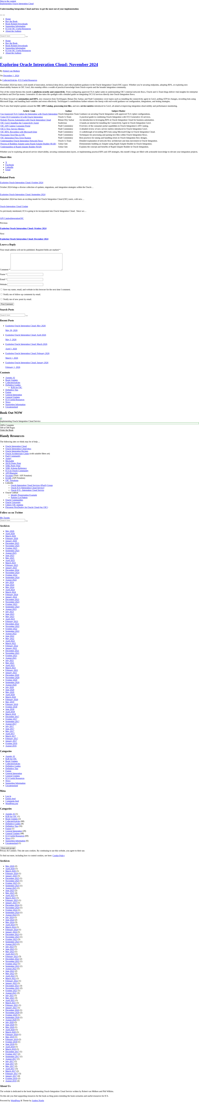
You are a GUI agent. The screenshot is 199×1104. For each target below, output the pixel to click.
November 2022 (12, 626)
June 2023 (9, 614)
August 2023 (11, 609)
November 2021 (12, 653)
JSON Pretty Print (13, 463)
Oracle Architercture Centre (17, 453)
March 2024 (10, 592)
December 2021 (12, 651)
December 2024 (12, 570)
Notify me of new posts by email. (17, 299)
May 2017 (9, 731)
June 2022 (9, 636)
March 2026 (10, 536)
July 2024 (9, 582)
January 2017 (11, 741)
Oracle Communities (14, 500)
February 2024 (11, 594)
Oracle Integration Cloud (16, 446)
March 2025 (10, 563)
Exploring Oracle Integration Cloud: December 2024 (24, 239)
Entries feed (10, 798)
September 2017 (12, 721)
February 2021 (11, 670)
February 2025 (11, 565)
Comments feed (12, 801)
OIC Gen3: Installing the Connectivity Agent (19, 123)
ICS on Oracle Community (16, 471)
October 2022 (11, 629)
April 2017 (10, 734)
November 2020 (12, 677)
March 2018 (10, 714)
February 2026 (11, 538)
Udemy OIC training (14, 505)
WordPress (15, 1100)
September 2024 (12, 577)
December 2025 (12, 543)
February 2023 (11, 621)
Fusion (8, 392)
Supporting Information (15, 26)
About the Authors (13, 31)
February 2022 (11, 646)
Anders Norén (38, 1100)
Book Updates (11, 380)
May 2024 (9, 587)
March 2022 (10, 643)
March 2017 (10, 736)
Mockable (9, 461)
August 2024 (11, 580)
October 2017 (11, 719)
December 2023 (12, 599)
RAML (8, 478)
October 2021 (11, 655)
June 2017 (9, 729)
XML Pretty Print (12, 466)
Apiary (8, 458)
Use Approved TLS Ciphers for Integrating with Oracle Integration (29, 114)
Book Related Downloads (16, 24)
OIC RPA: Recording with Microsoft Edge (18, 132)
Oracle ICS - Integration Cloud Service (27, 490)
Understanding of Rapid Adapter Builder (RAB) (21, 147)
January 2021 (11, 673)
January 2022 (11, 648)
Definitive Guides (13, 385)
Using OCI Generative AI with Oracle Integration (21, 117)
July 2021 (9, 660)
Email (3, 279)
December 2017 (12, 716)
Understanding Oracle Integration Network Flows (21, 141)
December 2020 (12, 675)
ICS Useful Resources (27, 80)
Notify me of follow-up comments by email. (22, 294)
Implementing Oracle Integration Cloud (17, 3)
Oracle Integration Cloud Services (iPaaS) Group (32, 485)
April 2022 (10, 641)
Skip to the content (8, 1)
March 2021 (10, 668)
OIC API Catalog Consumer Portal (15, 126)
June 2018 (9, 709)
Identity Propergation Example (24, 495)
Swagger (9, 475)
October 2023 (11, 604)
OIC (22, 218)
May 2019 (9, 702)
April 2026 (10, 533)
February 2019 (11, 704)
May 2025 (9, 558)
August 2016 (11, 746)
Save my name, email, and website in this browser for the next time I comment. (37, 289)
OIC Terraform (11, 480)
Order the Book (6, 430)
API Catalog (5, 218)
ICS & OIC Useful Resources (18, 29)
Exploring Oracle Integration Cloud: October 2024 (21, 182)
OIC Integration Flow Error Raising (15, 138)
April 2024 (10, 590)
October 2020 (11, 680)
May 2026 (9, 531)
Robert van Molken (11, 71)
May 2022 (9, 638)
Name (3, 274)
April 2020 (10, 694)
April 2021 (10, 665)
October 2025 (11, 548)
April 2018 (10, 712)
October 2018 (11, 707)
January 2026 (11, 541)
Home (8, 19)
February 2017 (11, 738)
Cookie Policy (59, 855)
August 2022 (11, 633)
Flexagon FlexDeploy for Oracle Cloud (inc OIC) (26, 507)
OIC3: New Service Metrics (12, 129)
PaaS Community (12, 456)
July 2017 (9, 726)
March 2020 (10, 697)
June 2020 (9, 690)
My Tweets (5, 518)
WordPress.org (11, 803)
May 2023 (9, 616)
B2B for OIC (16, 387)
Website (3, 284)
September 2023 (12, 607)
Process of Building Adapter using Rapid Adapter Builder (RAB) (28, 144)
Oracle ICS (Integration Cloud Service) (27, 488)
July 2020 (9, 687)
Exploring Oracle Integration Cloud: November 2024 (49, 64)
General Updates (12, 397)
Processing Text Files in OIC (12, 135)
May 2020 (9, 692)
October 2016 (11, 743)
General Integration (13, 395)
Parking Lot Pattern (19, 497)
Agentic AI (10, 377)
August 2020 (11, 685)
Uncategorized (11, 407)
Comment (5, 269)
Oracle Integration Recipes (16, 451)
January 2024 (11, 597)
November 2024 (12, 572)
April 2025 (10, 560)
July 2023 (9, 612)
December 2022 (12, 624)
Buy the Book (11, 21)
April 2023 (10, 619)
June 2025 (9, 555)
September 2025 (12, 550)
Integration (15, 218)
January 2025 (11, 568)
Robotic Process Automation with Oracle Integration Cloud (25, 120)
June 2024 (9, 585)
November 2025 (12, 546)
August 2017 (11, 724)
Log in (8, 796)
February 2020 (11, 699)
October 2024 (11, 575)
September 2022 (12, 631)
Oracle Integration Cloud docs (18, 449)
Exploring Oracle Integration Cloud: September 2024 (22, 194)
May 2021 (9, 663)
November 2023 (12, 602)
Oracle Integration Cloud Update (14, 206)
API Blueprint (11, 473)
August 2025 (11, 553)
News (7, 402)
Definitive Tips (11, 390)
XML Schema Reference (16, 468)
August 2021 (11, 658)
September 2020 (12, 682)
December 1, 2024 (11, 75)
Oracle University (13, 502)
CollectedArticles (9, 80)
